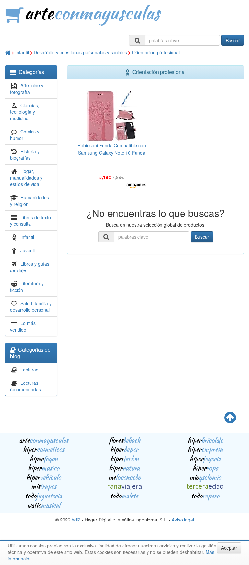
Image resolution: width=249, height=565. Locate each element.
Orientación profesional (156, 52)
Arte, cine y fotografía (26, 88)
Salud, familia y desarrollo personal (31, 306)
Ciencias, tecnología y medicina (24, 111)
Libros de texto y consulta (30, 220)
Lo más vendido (23, 326)
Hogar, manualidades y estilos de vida (26, 177)
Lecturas (29, 369)
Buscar (233, 40)
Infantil (22, 52)
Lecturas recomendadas (25, 386)
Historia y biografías (25, 154)
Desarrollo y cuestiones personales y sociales (80, 52)
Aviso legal (183, 519)
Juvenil (27, 250)
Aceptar (229, 548)
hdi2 (76, 519)
